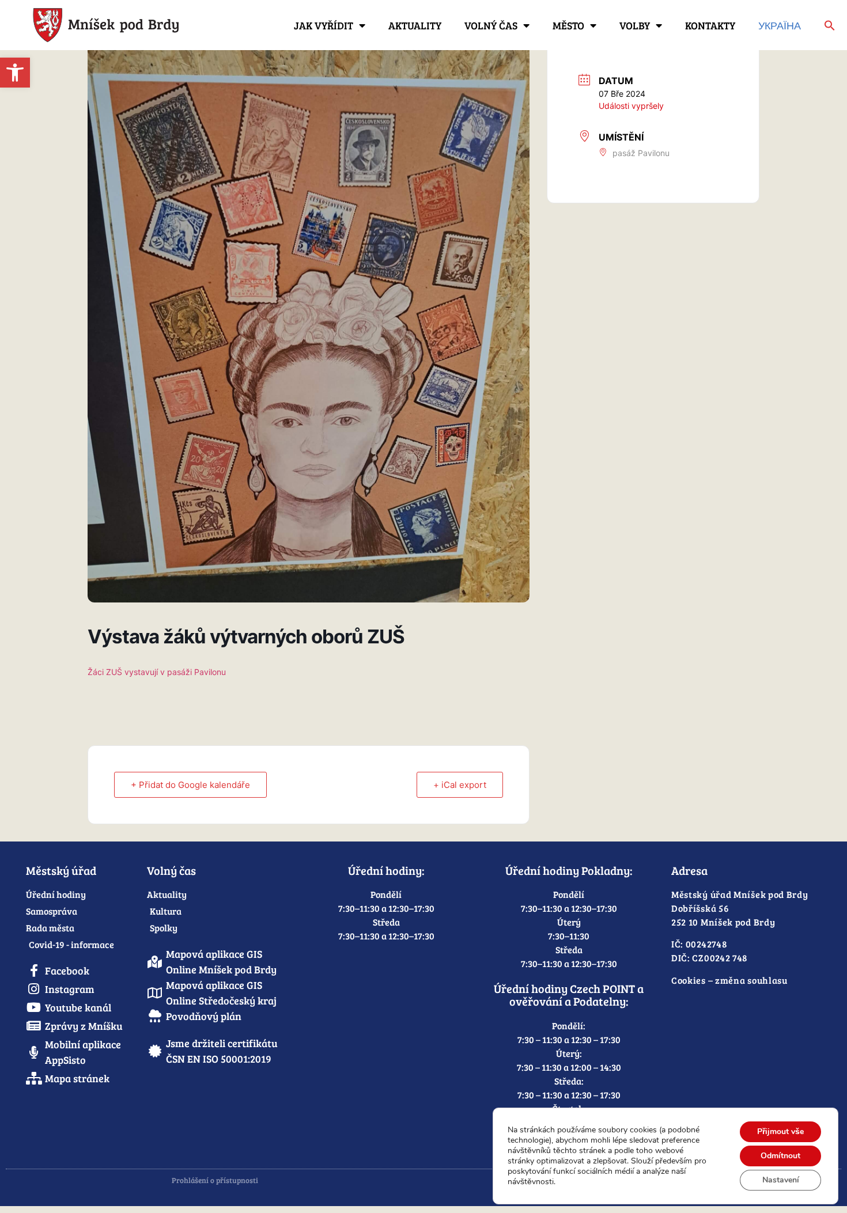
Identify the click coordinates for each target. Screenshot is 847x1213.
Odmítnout (780, 1155)
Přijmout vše (780, 1131)
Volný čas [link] (490, 25)
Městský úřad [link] (61, 870)
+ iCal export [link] (459, 784)
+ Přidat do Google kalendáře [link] (190, 784)
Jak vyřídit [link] (323, 25)
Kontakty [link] (710, 25)
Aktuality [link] (414, 25)
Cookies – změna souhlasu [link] (729, 980)
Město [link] (568, 25)
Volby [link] (634, 25)
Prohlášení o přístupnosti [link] (215, 1180)
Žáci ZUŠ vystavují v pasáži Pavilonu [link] (157, 672)
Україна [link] (779, 25)
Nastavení (780, 1179)
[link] (15, 73)
